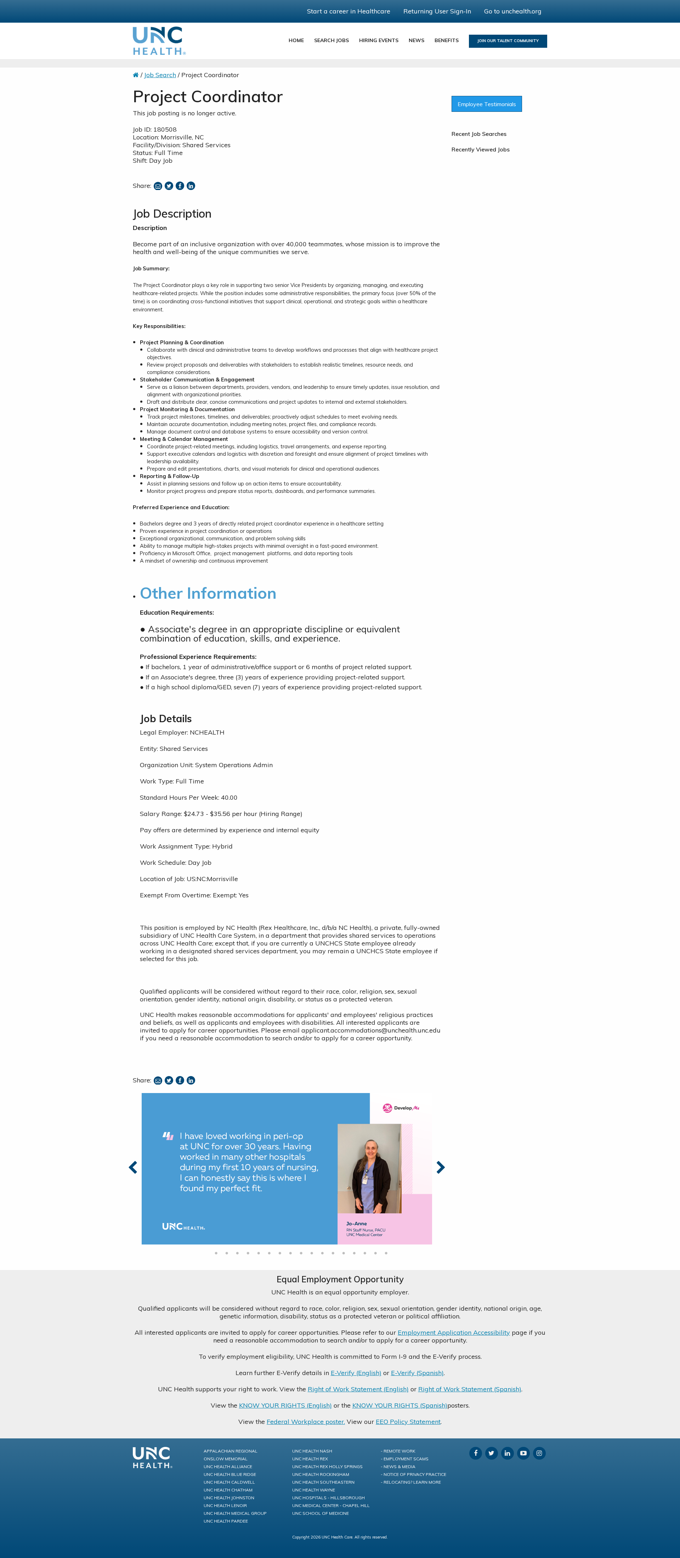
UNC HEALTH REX (310, 1458)
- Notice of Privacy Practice (413, 1474)
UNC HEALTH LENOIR (225, 1505)
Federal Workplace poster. (306, 1422)
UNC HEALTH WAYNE (313, 1490)
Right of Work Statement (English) (358, 1389)
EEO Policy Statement (408, 1422)
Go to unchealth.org (513, 11)
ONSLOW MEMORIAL (226, 1458)
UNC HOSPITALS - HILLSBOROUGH (328, 1497)
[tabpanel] (287, 1168)
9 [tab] (301, 1253)
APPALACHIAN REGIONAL (230, 1451)
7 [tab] (279, 1253)
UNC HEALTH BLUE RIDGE (230, 1474)
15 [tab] (364, 1253)
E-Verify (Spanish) (417, 1373)
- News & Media (398, 1466)
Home (296, 40)
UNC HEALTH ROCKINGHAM (320, 1474)
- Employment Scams (405, 1458)
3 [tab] (237, 1253)
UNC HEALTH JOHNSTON (229, 1497)
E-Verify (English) (356, 1373)
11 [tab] (322, 1253)
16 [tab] (375, 1253)
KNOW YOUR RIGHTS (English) (285, 1405)
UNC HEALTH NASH (312, 1451)
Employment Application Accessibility (454, 1332)
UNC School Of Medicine (320, 1513)
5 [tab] (258, 1253)
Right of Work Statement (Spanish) (469, 1389)
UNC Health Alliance (228, 1466)
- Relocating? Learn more (411, 1482)
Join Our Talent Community (508, 40)
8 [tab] (290, 1253)
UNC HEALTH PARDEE (226, 1521)
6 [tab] (269, 1253)
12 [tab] (332, 1253)
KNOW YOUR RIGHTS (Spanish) (399, 1405)
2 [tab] (226, 1253)
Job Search (160, 75)
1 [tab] (216, 1253)
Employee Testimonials (487, 104)
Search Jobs (331, 40)
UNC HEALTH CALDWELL (229, 1482)
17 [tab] (386, 1253)
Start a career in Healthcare (348, 11)
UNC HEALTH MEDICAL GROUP (235, 1513)
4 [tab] (247, 1253)
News (416, 40)
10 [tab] (311, 1253)
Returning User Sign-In (437, 11)
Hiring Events (378, 40)
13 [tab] (343, 1253)
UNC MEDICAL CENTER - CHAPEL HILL (331, 1505)
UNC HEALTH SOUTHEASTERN (323, 1482)
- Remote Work (398, 1451)
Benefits (447, 40)
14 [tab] (354, 1253)
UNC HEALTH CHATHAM (228, 1490)
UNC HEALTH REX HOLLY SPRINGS (327, 1466)
